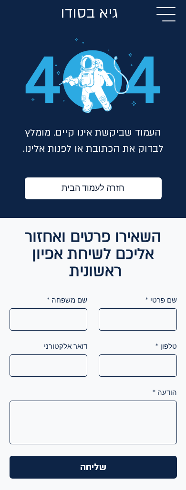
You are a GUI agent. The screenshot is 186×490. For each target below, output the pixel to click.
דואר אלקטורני (65, 346)
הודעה (165, 392)
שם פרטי (161, 300)
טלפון (166, 346)
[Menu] (166, 14)
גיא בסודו (89, 13)
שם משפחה (67, 300)
